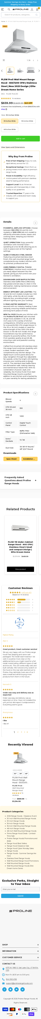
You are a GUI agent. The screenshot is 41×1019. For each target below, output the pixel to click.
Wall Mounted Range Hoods (18, 863)
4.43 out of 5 (26, 593)
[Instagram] (10, 989)
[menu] (2, 9)
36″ (20, 773)
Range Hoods (12, 851)
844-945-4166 (11, 979)
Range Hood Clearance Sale (18, 846)
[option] (20, 43)
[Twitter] (22, 989)
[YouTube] (16, 989)
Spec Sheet (11, 459)
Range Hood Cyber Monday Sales (20, 848)
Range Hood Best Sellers (17, 843)
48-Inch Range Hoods (16, 828)
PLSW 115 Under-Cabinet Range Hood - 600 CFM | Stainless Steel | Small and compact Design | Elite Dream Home (20, 547)
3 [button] (21, 732)
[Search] (9, 9)
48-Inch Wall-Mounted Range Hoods (21, 831)
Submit (20, 896)
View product (20, 569)
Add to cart (20, 139)
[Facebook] (4, 989)
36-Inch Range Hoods (15, 823)
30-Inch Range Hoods (15, 821)
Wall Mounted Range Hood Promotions (23, 861)
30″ (15, 773)
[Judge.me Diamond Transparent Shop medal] (19, 622)
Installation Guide (30, 459)
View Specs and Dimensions (13, 147)
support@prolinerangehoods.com (19, 983)
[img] (8, 646)
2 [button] (17, 732)
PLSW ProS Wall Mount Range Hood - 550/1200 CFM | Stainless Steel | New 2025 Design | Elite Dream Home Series (20, 780)
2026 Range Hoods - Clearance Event (22, 816)
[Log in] (32, 9)
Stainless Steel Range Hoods (18, 858)
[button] (33, 60)
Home (3, 21)
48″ (26, 773)
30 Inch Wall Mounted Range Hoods (19, 21)
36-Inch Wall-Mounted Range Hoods (21, 826)
